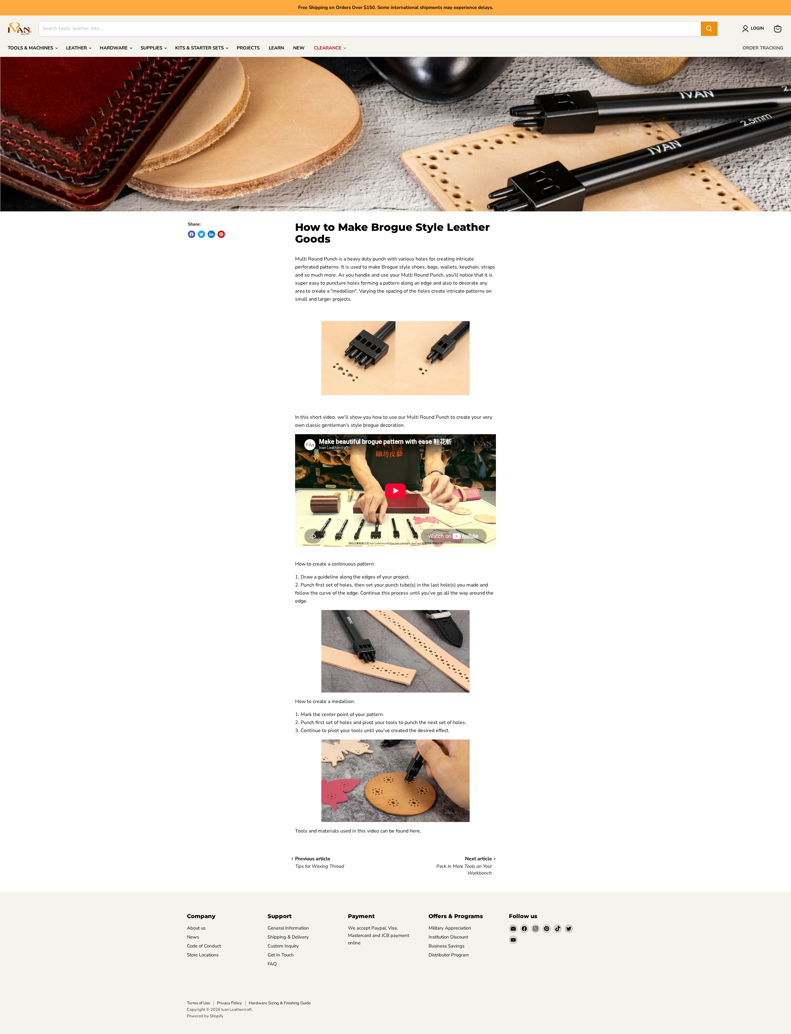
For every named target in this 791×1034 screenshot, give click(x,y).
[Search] (709, 29)
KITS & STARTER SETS (200, 48)
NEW (299, 48)
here (415, 831)
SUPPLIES (152, 48)
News (193, 937)
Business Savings (446, 946)
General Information (288, 928)
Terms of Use (198, 1003)
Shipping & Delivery (288, 937)
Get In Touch (281, 955)
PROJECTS (248, 48)
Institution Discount (448, 937)
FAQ (272, 964)
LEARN (276, 48)
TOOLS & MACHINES (31, 48)
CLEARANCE (328, 48)
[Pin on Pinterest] (221, 234)
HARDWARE (114, 48)
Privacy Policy (229, 1003)
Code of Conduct (204, 946)
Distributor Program (449, 955)
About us (196, 928)
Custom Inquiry (283, 946)
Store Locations (202, 955)
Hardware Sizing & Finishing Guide (280, 1003)
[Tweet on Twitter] (201, 234)
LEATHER (77, 48)
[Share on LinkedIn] (211, 234)
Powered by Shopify (205, 1016)
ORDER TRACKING (762, 48)
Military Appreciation (450, 928)
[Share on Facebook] (191, 234)
